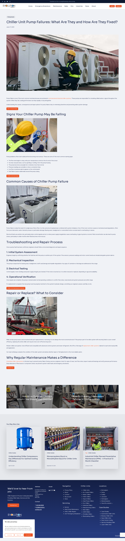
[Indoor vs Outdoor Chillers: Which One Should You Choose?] (34, 396)
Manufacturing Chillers (89, 507)
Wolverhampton (105, 501)
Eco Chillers (86, 503)
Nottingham (104, 499)
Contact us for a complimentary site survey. (62, 1)
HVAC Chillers (86, 496)
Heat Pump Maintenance (72, 509)
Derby (103, 492)
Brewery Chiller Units (107, 516)
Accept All (28, 535)
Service (67, 507)
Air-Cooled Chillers (88, 492)
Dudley (103, 494)
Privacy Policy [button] (118, 535)
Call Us (112, 6)
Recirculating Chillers (88, 516)
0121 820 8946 (40, 505)
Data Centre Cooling (107, 520)
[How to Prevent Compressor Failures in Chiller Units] (90, 396)
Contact (67, 494)
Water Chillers (87, 494)
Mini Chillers (86, 510)
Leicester (104, 496)
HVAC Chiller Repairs (70, 511)
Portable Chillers (87, 514)
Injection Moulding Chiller (108, 522)
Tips (86, 453)
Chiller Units (86, 490)
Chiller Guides (12, 453)
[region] (19, 528)
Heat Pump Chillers (88, 501)
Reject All (19, 535)
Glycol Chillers (87, 499)
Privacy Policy (68, 490)
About (66, 492)
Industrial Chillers (87, 505)
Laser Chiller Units (106, 524)
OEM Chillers (86, 512)
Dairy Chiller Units (106, 518)
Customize (9, 535)
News (66, 499)
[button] (12, 108)
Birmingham (104, 490)
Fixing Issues (11, 17)
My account (68, 496)
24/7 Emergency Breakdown (73, 513)
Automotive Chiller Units (108, 513)
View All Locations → (107, 503)
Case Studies (105, 511)
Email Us (119, 6)
